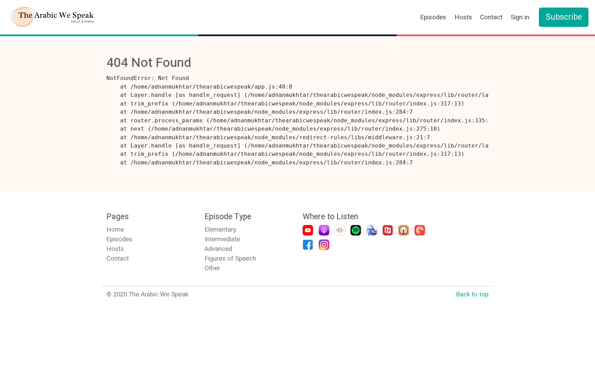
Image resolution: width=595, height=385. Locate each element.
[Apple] (323, 230)
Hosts (463, 17)
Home (115, 229)
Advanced (218, 249)
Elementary (220, 229)
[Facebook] (307, 244)
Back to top (472, 294)
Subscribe (564, 17)
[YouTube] (307, 230)
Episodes (433, 17)
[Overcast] (402, 230)
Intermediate (222, 239)
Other (212, 268)
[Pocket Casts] (419, 230)
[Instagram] (323, 244)
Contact (491, 17)
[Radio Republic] (386, 230)
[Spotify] (354, 230)
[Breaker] (371, 230)
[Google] (339, 230)
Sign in (520, 17)
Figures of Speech (230, 258)
